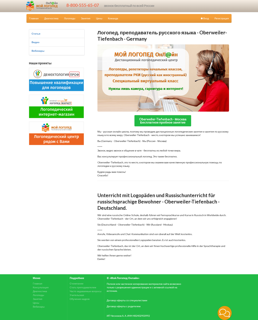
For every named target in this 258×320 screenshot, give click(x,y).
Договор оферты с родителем (124, 306)
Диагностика (51, 18)
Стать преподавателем (83, 287)
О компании (76, 283)
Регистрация (221, 18)
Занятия (85, 18)
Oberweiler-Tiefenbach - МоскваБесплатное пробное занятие (162, 120)
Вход (206, 18)
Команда (113, 18)
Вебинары (38, 50)
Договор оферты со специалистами (127, 300)
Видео (35, 42)
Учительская (77, 295)
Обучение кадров (80, 298)
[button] (225, 313)
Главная (34, 18)
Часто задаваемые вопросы (85, 291)
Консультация (41, 287)
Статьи (36, 33)
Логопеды (69, 18)
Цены (99, 18)
